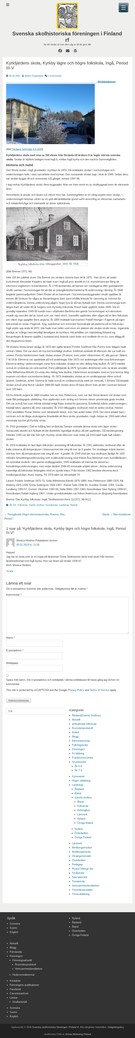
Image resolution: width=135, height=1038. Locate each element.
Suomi (13, 927)
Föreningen (78, 749)
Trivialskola (78, 881)
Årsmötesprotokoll (82, 728)
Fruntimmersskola (82, 757)
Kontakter (15, 980)
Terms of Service (99, 689)
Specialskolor (79, 877)
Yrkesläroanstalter (82, 889)
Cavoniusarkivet (19, 993)
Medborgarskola (81, 851)
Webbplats (12, 663)
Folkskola (22, 505)
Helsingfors (83, 810)
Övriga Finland (83, 837)
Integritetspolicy (116, 1027)
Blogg (75, 736)
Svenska (15, 923)
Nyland (73, 505)
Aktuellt (76, 719)
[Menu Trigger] (123, 7)
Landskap (64, 505)
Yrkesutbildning (80, 893)
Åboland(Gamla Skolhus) (86, 715)
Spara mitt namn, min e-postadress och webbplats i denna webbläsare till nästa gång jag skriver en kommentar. (62, 681)
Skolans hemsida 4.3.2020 (27, 149)
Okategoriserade (81, 855)
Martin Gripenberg (34, 76)
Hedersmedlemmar (23, 974)
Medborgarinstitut (82, 847)
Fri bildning (78, 753)
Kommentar (13, 594)
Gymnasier (78, 776)
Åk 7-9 (78, 770)
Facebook (15, 989)
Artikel (75, 732)
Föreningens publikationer (24, 984)
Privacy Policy (76, 689)
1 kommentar (55, 76)
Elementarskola (81, 740)
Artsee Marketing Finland (78, 1034)
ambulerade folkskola (84, 723)
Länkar (14, 997)
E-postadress (14, 650)
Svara (9, 571)
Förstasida (16, 951)
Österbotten (81, 833)
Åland (78, 793)
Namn (10, 637)
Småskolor (78, 872)
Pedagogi (77, 864)
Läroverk (82, 814)
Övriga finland (85, 822)
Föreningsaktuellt (22, 960)
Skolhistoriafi (19, 1001)
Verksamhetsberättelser (85, 885)
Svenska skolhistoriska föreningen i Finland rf (55, 1027)
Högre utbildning (81, 780)
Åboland (79, 788)
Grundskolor (52, 505)
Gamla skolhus (36, 505)
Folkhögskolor (80, 744)
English (14, 932)
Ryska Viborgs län (82, 868)
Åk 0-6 (12, 505)
